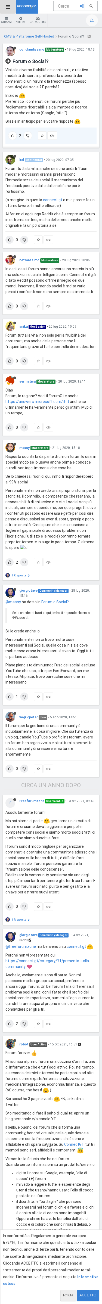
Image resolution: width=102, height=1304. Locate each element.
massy (24, 448)
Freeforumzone (31, 801)
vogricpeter (28, 717)
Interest (21, 21)
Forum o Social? (55, 602)
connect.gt (52, 200)
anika (23, 326)
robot (24, 1044)
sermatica (27, 381)
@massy (13, 602)
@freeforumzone (20, 946)
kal (21, 160)
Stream (6, 21)
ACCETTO (87, 1295)
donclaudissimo (31, 49)
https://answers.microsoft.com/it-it (37, 401)
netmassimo (29, 260)
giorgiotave (28, 590)
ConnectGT (74, 1144)
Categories (38, 21)
